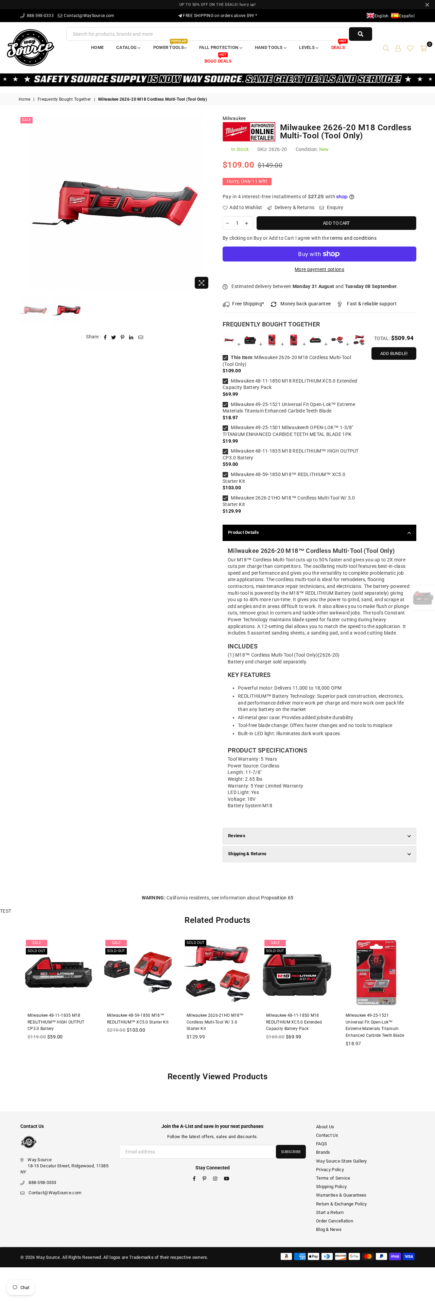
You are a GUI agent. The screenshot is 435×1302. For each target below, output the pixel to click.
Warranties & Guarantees (341, 1195)
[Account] (398, 48)
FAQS (321, 1143)
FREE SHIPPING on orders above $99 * (219, 15)
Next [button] (206, 204)
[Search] (386, 48)
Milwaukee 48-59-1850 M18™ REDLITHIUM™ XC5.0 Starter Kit (284, 478)
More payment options (319, 269)
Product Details (243, 532)
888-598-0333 (39, 15)
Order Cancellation (334, 1220)
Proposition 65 (277, 897)
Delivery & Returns (294, 207)
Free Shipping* (248, 303)
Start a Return (330, 1212)
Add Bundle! (393, 353)
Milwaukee (234, 118)
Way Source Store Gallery (341, 1161)
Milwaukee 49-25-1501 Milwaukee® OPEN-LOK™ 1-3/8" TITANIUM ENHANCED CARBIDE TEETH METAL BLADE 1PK (288, 431)
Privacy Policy (330, 1169)
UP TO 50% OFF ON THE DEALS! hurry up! (217, 4)
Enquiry (334, 207)
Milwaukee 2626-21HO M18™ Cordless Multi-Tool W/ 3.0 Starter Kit (289, 501)
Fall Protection (219, 47)
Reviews (236, 835)
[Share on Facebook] (105, 337)
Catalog (127, 47)
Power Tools (169, 45)
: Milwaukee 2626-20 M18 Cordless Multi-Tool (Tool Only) (287, 361)
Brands (323, 1152)
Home (97, 47)
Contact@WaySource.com (88, 15)
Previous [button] (25, 204)
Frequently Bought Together (64, 99)
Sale (26, 120)
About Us (325, 1126)
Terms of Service (333, 1178)
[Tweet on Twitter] (113, 337)
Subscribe (291, 1152)
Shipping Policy (331, 1186)
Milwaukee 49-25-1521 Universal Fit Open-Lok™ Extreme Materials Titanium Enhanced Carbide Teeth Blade (289, 408)
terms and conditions (353, 238)
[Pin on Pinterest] (123, 337)
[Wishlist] (410, 48)
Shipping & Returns (247, 853)
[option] (115, 203)
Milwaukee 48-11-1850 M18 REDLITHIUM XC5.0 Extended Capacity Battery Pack (290, 384)
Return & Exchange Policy (341, 1203)
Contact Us (327, 1135)
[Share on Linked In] (131, 337)
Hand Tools (269, 47)
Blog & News (329, 1229)
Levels (307, 47)
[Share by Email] (140, 337)
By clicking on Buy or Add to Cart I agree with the (300, 238)
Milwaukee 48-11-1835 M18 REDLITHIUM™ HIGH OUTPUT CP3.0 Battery (291, 454)
